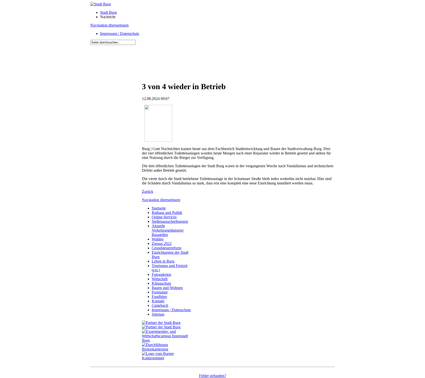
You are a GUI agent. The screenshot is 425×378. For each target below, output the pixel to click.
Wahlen (158, 239)
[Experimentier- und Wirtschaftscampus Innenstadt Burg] (168, 340)
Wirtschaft (159, 279)
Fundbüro (159, 296)
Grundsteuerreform (166, 248)
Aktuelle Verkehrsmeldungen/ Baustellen (168, 230)
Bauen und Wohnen (167, 288)
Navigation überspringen (109, 25)
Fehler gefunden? (212, 376)
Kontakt (158, 301)
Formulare (160, 292)
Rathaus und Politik (167, 212)
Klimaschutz (161, 283)
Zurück (147, 191)
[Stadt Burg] (100, 4)
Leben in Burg (163, 261)
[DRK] (168, 358)
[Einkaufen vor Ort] (161, 323)
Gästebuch (160, 305)
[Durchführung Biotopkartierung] (168, 349)
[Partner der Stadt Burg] (161, 327)
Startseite (159, 208)
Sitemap (158, 314)
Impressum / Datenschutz (119, 33)
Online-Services (164, 217)
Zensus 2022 (162, 243)
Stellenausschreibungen (170, 221)
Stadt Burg (108, 12)
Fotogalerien (161, 274)
